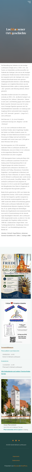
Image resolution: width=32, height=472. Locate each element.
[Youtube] (19, 440)
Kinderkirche (4, 361)
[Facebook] (13, 440)
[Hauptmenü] (29, 2)
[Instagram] (16, 440)
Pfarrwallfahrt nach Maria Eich (10, 351)
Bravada (16, 466)
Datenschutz (16, 460)
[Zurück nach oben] (25, 465)
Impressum (16, 456)
